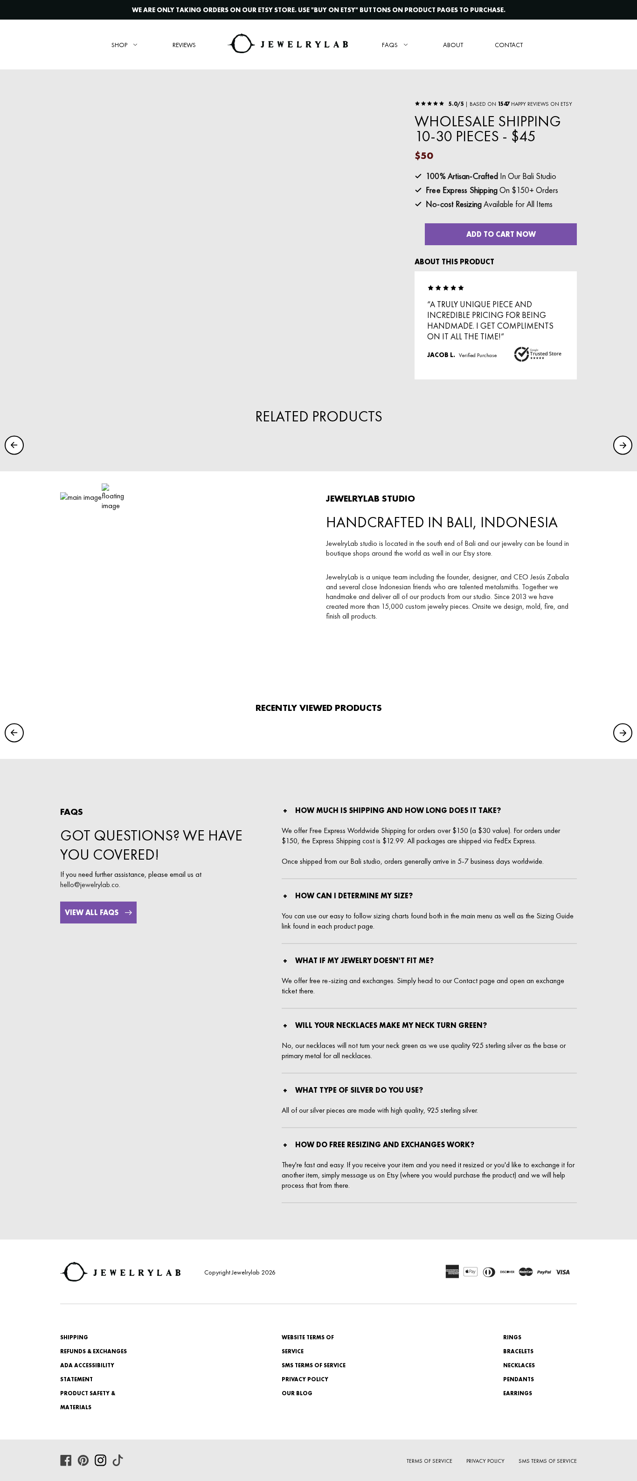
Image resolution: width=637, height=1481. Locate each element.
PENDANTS (518, 1379)
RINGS (512, 1337)
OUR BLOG (297, 1393)
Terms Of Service (429, 1461)
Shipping (74, 1337)
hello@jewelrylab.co (89, 884)
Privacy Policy (305, 1379)
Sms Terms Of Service (548, 1461)
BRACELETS (518, 1351)
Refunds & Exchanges (93, 1351)
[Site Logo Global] (288, 44)
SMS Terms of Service (314, 1365)
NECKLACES (519, 1365)
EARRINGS (517, 1393)
